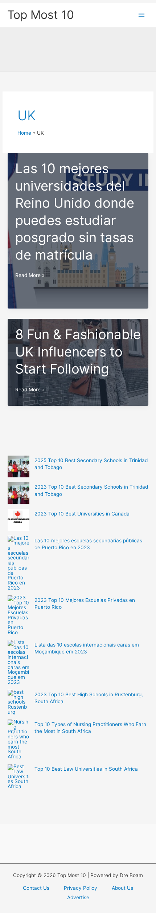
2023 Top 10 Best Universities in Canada (82, 514)
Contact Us (36, 888)
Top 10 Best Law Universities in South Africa (86, 769)
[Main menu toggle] (141, 15)
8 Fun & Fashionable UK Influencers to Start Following (78, 351)
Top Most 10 (40, 15)
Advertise (78, 897)
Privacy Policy (80, 888)
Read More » (30, 276)
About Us (122, 888)
